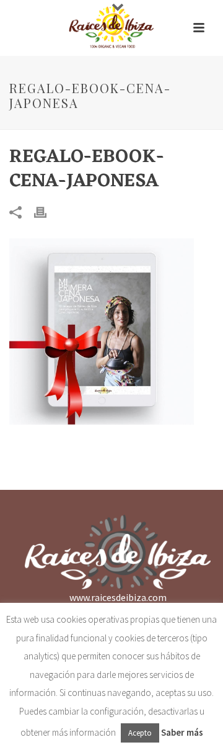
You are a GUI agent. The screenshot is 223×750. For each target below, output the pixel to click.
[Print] (46, 211)
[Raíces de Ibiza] (111, 28)
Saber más (182, 732)
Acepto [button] (140, 733)
